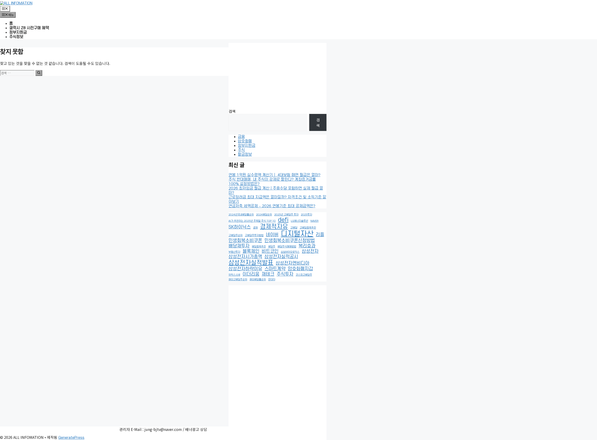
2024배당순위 (264, 214)
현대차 (271, 279)
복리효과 (306, 246)
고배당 (293, 227)
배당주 (271, 246)
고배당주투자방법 (254, 235)
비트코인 (270, 251)
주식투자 (285, 274)
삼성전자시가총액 (245, 256)
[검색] (38, 73)
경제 (255, 227)
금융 (241, 137)
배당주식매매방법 (287, 246)
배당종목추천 (259, 246)
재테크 (268, 274)
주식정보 (16, 37)
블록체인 (251, 251)
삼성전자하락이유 (245, 268)
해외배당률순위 (258, 279)
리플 (320, 234)
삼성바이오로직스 (290, 251)
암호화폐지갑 (300, 268)
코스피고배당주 (304, 274)
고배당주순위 (236, 235)
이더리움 (251, 274)
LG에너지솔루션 (299, 220)
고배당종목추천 (308, 227)
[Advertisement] (277, 75)
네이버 (272, 234)
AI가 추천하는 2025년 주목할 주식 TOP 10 (252, 220)
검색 (232, 111)
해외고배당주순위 (238, 279)
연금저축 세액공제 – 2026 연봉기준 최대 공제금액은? (272, 206)
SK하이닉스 (240, 227)
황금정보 (245, 154)
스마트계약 (274, 268)
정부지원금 (18, 32)
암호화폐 (245, 141)
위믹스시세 (234, 274)
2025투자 (306, 214)
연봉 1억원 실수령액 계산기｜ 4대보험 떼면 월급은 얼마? (274, 175)
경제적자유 (274, 226)
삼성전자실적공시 (281, 256)
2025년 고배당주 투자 (286, 214)
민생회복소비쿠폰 (245, 240)
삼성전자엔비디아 (292, 263)
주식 (241, 150)
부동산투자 (234, 251)
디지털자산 (297, 234)
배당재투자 (239, 246)
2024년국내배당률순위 (241, 214)
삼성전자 (310, 251)
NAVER (314, 220)
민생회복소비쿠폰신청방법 (289, 240)
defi (283, 220)
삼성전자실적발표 (251, 263)
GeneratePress (71, 438)
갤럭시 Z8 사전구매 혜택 (29, 28)
